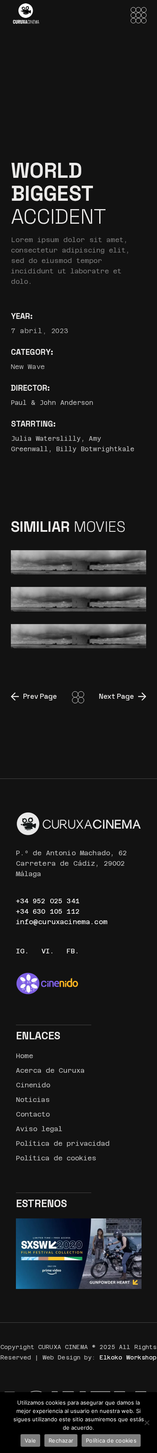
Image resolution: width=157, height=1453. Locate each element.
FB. (73, 951)
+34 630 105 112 (48, 911)
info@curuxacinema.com (62, 922)
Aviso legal (39, 1129)
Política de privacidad (63, 1143)
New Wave (28, 367)
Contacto (33, 1114)
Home (24, 1056)
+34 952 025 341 (48, 901)
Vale (30, 1440)
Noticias (33, 1100)
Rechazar (61, 1440)
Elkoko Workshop (128, 1357)
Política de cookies (56, 1158)
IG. (22, 951)
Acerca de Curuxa (50, 1070)
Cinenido (33, 1085)
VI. (47, 951)
